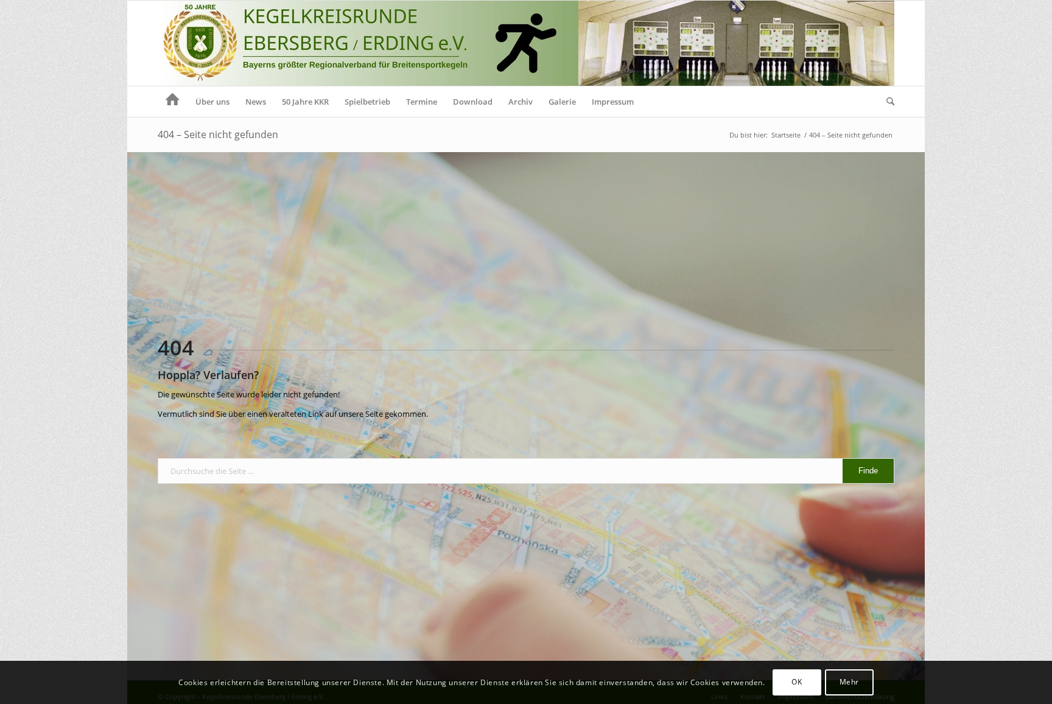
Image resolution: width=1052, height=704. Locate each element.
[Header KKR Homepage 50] (526, 43)
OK (796, 682)
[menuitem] (173, 101)
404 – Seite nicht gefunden (218, 134)
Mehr (849, 682)
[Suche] (886, 101)
